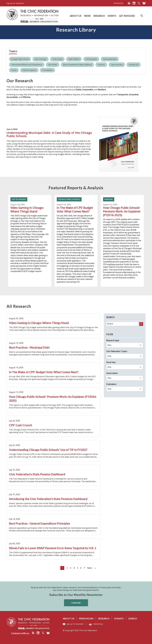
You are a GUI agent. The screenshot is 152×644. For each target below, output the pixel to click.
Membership (118, 3)
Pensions (101, 65)
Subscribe (76, 603)
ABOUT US (75, 15)
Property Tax (133, 65)
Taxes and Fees (117, 65)
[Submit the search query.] (141, 324)
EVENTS (112, 15)
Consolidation (47, 70)
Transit (13, 70)
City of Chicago (40, 59)
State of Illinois (73, 59)
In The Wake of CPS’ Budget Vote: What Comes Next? (75, 209)
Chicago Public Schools (20, 59)
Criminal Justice (91, 59)
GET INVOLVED (127, 15)
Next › (90, 568)
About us (68, 618)
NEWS (87, 15)
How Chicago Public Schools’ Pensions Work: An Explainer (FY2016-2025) (122, 211)
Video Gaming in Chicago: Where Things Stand (27, 209)
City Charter (52, 65)
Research (103, 618)
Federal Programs (29, 70)
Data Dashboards (109, 59)
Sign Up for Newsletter (75, 624)
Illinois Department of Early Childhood (77, 65)
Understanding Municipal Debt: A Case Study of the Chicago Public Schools (49, 134)
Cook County (57, 59)
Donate (119, 618)
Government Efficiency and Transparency (26, 65)
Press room (86, 618)
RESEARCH (99, 15)
